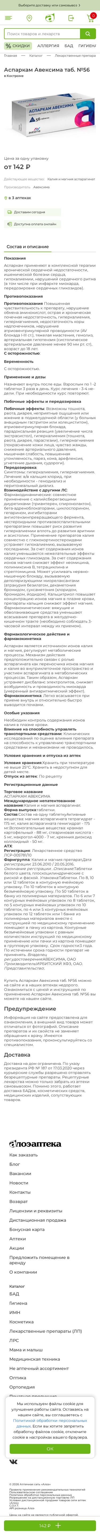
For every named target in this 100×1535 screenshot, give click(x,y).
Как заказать (23, 1155)
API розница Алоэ (21, 1508)
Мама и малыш (26, 1349)
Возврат (18, 1201)
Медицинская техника (34, 1359)
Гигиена (87, 45)
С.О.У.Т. (14, 1505)
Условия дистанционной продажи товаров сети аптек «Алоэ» (47, 1501)
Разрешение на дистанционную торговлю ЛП (41, 1497)
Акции (16, 1248)
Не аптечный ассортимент (39, 1368)
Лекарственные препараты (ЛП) (45, 1331)
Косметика (21, 1321)
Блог (14, 1164)
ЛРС (14, 1340)
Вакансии (20, 1173)
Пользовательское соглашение (31, 1492)
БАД (69, 45)
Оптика (17, 1377)
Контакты (20, 1192)
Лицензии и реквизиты (35, 1210)
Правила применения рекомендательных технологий (47, 1489)
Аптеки (17, 1238)
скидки (18, 46)
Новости (18, 1182)
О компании (23, 1272)
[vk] (13, 1462)
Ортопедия (22, 1387)
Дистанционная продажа (37, 1220)
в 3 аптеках (20, 198)
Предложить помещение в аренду (39, 1260)
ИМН (14, 1312)
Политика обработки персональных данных (40, 1495)
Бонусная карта (27, 1229)
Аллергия (48, 45)
